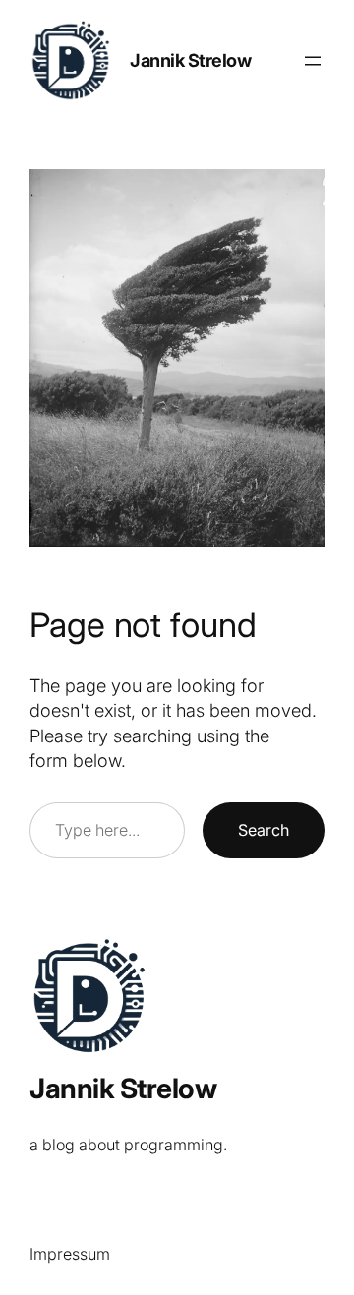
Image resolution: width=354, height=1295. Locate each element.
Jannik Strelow (190, 60)
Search (263, 830)
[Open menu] (312, 61)
